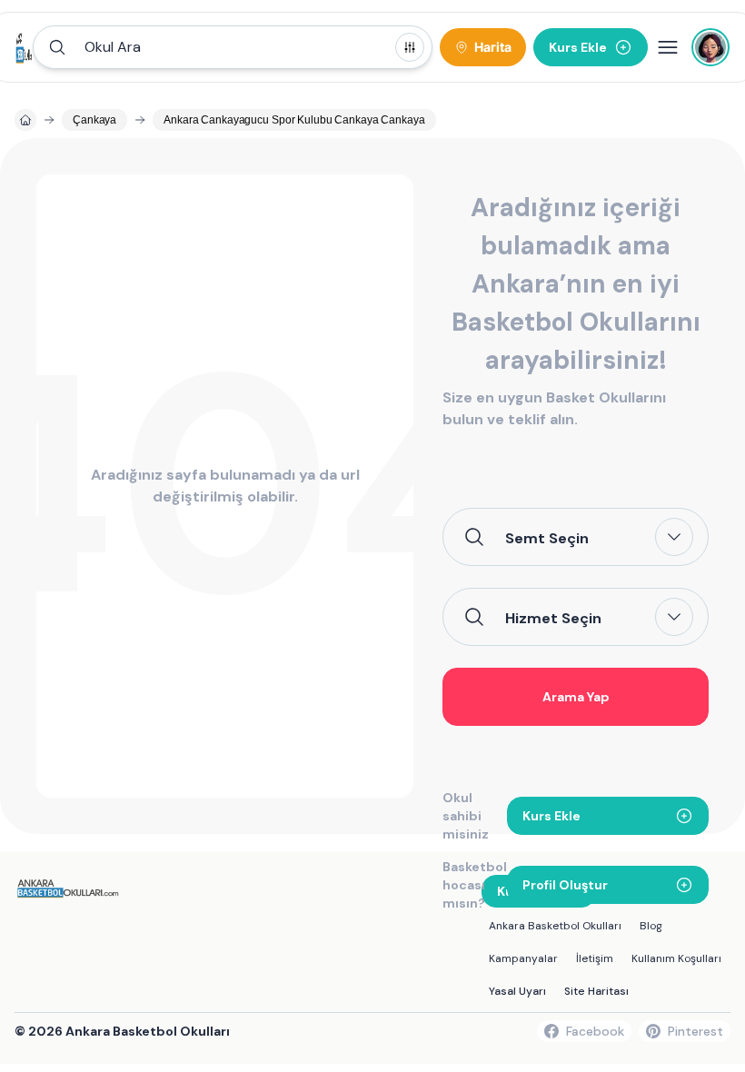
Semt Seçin (547, 538)
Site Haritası (596, 991)
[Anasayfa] (25, 120)
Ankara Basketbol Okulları (555, 925)
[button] (232, 47)
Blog (651, 925)
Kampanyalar (523, 958)
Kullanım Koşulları (676, 958)
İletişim (594, 958)
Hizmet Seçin (553, 618)
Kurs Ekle (551, 816)
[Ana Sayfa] (24, 47)
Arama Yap (576, 697)
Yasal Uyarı (517, 991)
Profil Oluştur (565, 885)
